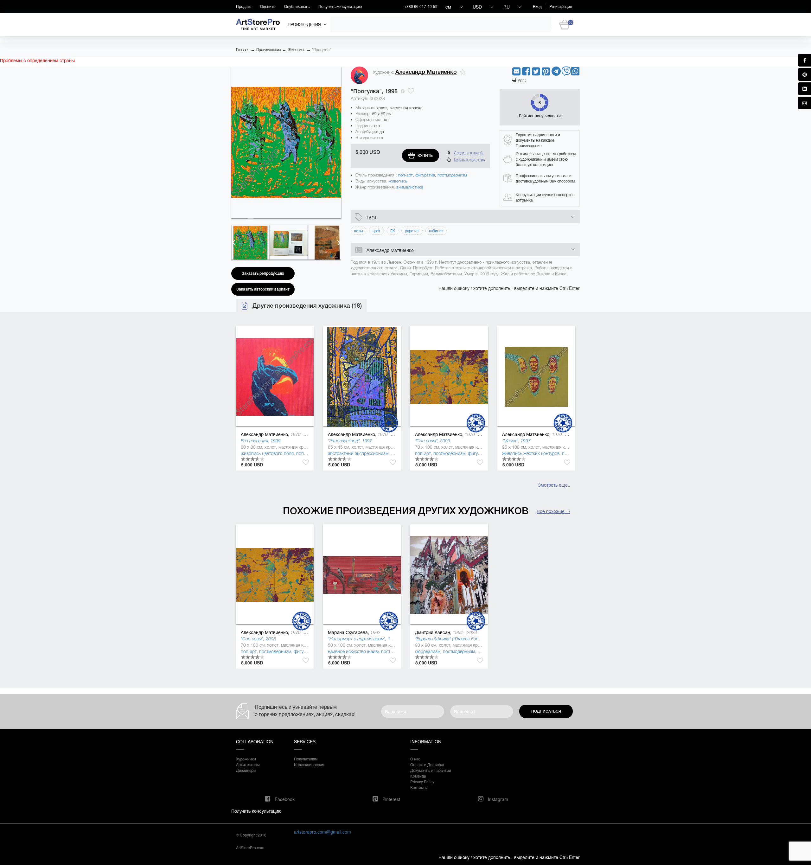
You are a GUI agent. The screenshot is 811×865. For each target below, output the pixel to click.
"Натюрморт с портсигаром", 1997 (363, 638)
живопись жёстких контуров (530, 453)
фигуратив (425, 175)
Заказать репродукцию (263, 273)
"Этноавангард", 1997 (350, 440)
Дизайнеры (246, 770)
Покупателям (305, 758)
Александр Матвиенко (426, 72)
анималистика (409, 187)
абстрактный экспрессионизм (358, 453)
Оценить (267, 6)
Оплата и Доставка (427, 764)
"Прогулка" (321, 50)
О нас (415, 758)
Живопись (296, 50)
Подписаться (546, 711)
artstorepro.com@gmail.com (322, 832)
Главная (242, 50)
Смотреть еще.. (554, 485)
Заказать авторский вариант (263, 289)
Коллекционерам (309, 764)
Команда (418, 775)
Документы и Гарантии (430, 770)
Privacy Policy (422, 781)
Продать (243, 6)
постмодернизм (452, 175)
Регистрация (560, 6)
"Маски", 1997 (516, 440)
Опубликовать (297, 6)
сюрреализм (427, 651)
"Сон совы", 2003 (432, 440)
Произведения (268, 50)
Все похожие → (553, 511)
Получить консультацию (340, 6)
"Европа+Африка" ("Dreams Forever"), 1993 (458, 638)
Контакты (418, 787)
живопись (398, 181)
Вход (537, 6)
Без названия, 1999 (261, 440)
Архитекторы (247, 764)
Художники (246, 758)
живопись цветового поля (267, 453)
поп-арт (405, 175)
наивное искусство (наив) (353, 651)
